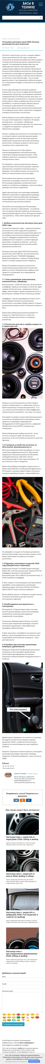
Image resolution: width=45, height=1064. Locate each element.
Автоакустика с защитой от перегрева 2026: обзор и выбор (22, 838)
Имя (3, 976)
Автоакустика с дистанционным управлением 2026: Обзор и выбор (21, 953)
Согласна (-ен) (34, 1061)
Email (4, 984)
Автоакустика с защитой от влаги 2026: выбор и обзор (20, 874)
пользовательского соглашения (16, 1061)
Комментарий (7, 991)
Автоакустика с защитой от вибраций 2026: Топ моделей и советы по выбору (22, 914)
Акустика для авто (23, 48)
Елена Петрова (20, 773)
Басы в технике (28, 5)
